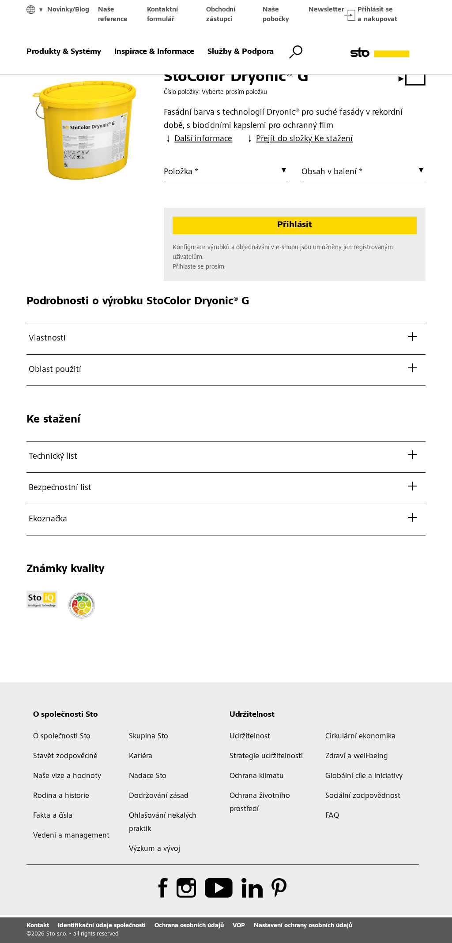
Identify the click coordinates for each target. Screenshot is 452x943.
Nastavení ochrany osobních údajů (303, 926)
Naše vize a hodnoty (67, 776)
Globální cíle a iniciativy (364, 776)
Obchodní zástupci (220, 15)
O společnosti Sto (65, 715)
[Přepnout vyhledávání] (296, 52)
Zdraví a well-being (356, 756)
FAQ (332, 816)
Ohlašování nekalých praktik (162, 822)
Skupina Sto (148, 737)
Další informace (203, 139)
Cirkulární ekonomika (360, 737)
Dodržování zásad (158, 796)
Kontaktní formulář (162, 15)
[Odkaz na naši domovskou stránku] (388, 52)
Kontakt (37, 926)
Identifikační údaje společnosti (102, 926)
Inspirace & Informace (154, 52)
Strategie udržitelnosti (266, 756)
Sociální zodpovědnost (362, 796)
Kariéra (140, 756)
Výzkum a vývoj (154, 849)
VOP (239, 926)
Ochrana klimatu (257, 776)
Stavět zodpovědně (65, 756)
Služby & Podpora (240, 52)
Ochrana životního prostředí (260, 802)
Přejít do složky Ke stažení (304, 139)
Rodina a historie (61, 796)
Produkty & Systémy (63, 52)
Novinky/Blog (68, 10)
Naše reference (113, 15)
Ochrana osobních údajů (189, 926)
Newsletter (326, 10)
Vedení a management (71, 836)
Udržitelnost (252, 715)
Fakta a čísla (52, 816)
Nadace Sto (147, 776)
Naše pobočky (276, 15)
